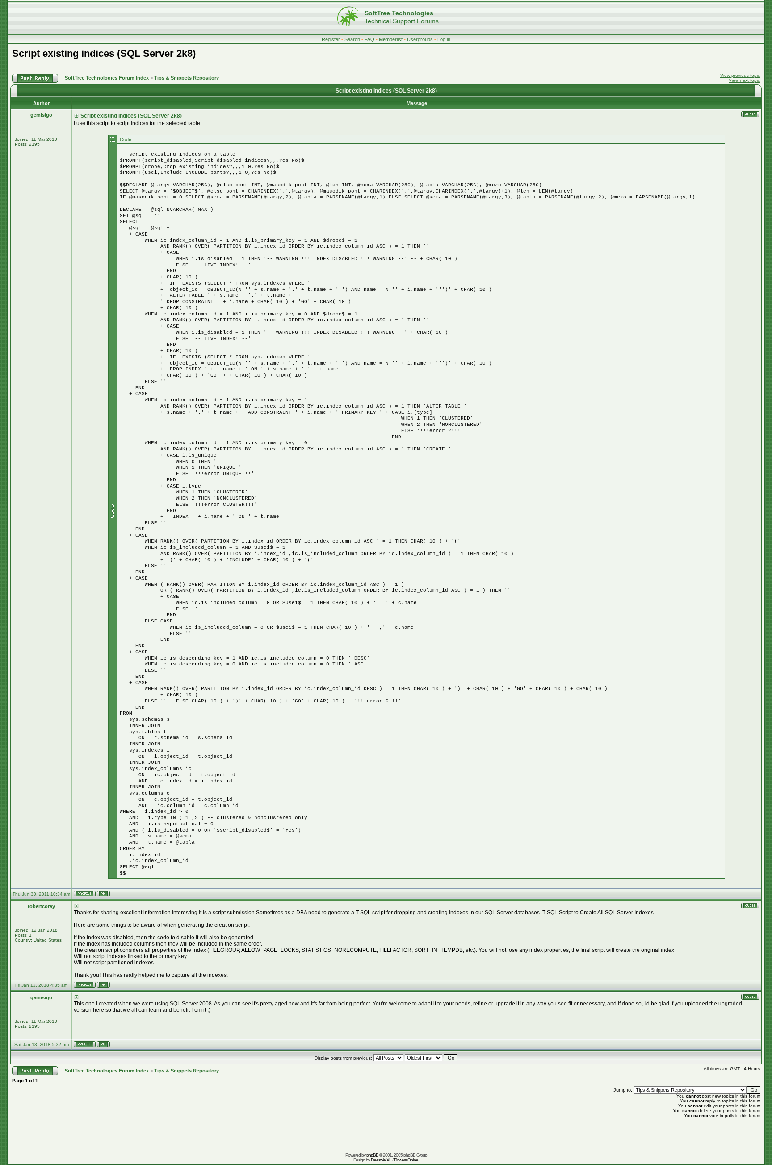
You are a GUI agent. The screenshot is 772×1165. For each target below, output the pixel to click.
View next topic (744, 80)
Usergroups (420, 39)
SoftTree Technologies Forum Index (107, 77)
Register (331, 39)
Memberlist (391, 39)
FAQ (369, 39)
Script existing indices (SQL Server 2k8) (104, 53)
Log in (443, 39)
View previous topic (740, 75)
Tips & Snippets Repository (186, 77)
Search (352, 39)
